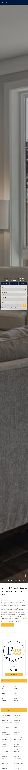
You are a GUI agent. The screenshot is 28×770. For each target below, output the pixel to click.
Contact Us (4, 624)
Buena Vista (16, 727)
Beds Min (4, 297)
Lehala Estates (5, 763)
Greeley (3, 686)
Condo (9, 308)
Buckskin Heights (5, 727)
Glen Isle (16, 741)
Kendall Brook (4, 756)
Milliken (15, 695)
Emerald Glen (4, 737)
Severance (4, 693)
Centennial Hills (5, 732)
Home (4, 308)
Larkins (15, 761)
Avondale (16, 717)
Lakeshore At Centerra (6, 761)
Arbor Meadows (17, 715)
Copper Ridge (17, 732)
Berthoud (3, 691)
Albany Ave (4, 713)
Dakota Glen (16, 734)
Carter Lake (16, 729)
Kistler (3, 758)
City (3, 287)
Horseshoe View (5, 751)
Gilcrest (15, 698)
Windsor (3, 703)
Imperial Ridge (4, 753)
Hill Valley (16, 749)
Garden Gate (4, 739)
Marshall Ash (16, 768)
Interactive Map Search (13, 611)
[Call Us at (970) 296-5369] (11, 670)
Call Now (11, 624)
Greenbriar (4, 746)
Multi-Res (18, 308)
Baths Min (4, 302)
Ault (2, 698)
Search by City (5, 680)
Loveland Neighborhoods (8, 710)
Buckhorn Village (17, 725)
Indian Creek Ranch (18, 753)
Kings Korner (16, 756)
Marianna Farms (5, 768)
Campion (3, 729)
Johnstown (16, 688)
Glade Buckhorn (17, 739)
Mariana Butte (4, 765)
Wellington (16, 700)
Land (13, 308)
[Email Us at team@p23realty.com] (16, 670)
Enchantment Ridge (18, 737)
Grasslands (4, 744)
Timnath (15, 691)
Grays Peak (16, 744)
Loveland (3, 683)
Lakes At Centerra (17, 758)
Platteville (4, 700)
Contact (23, 283)
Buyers (5, 283)
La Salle (3, 695)
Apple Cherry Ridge (6, 715)
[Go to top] (24, 763)
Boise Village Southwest (7, 722)
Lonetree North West (18, 763)
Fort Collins (16, 683)
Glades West (4, 741)
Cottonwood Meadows (6, 734)
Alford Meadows (17, 713)
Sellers (14, 283)
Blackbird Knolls (5, 720)
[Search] (24, 305)
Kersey (3, 688)
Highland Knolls (5, 749)
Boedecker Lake (17, 720)
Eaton (15, 686)
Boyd (3, 725)
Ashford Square (5, 717)
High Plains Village (18, 746)
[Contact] (24, 760)
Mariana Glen (16, 765)
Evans (15, 693)
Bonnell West (16, 722)
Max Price (4, 292)
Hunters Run (16, 751)
